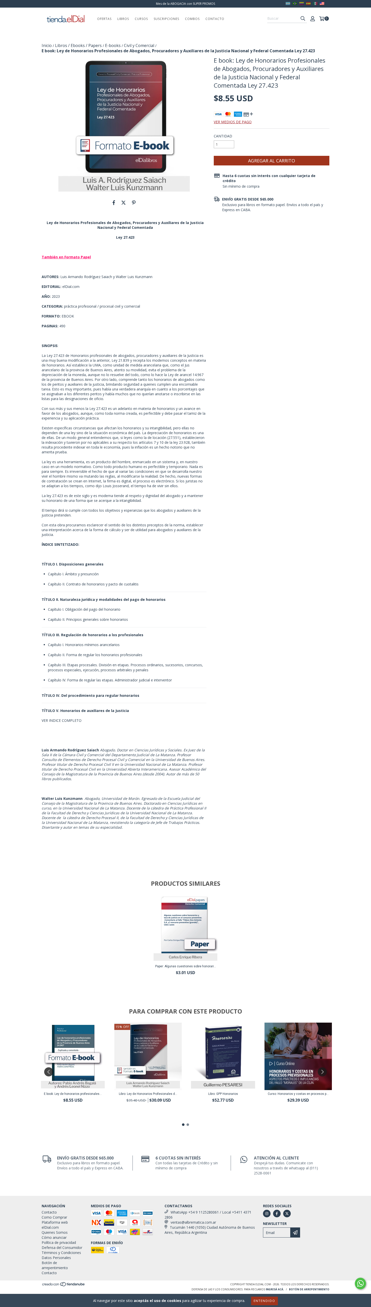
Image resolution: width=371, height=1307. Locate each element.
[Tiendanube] (64, 1285)
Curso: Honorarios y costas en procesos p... (298, 1094)
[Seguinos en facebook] (277, 1213)
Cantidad (223, 136)
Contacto (214, 19)
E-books (113, 45)
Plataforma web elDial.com (55, 1225)
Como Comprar (54, 1217)
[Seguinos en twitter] (287, 1213)
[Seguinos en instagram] (267, 1213)
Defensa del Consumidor (62, 1247)
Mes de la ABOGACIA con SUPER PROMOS (185, 4)
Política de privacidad (59, 1242)
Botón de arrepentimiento (55, 1265)
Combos (192, 19)
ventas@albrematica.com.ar (193, 1222)
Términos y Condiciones (61, 1252)
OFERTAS (104, 19)
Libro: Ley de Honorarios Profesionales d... (148, 1094)
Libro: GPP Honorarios (223, 1094)
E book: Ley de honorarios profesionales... (73, 1094)
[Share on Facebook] (114, 202)
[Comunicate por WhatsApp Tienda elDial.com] (360, 1283)
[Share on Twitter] (123, 202)
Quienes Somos (55, 1232)
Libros (123, 19)
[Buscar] (303, 18)
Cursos (141, 19)
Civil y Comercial (139, 45)
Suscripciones (166, 19)
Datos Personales (56, 1257)
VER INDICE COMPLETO (62, 720)
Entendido (264, 1301)
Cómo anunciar (54, 1237)
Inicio (47, 45)
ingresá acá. (275, 1289)
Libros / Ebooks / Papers (78, 45)
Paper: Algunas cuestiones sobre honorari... (185, 966)
